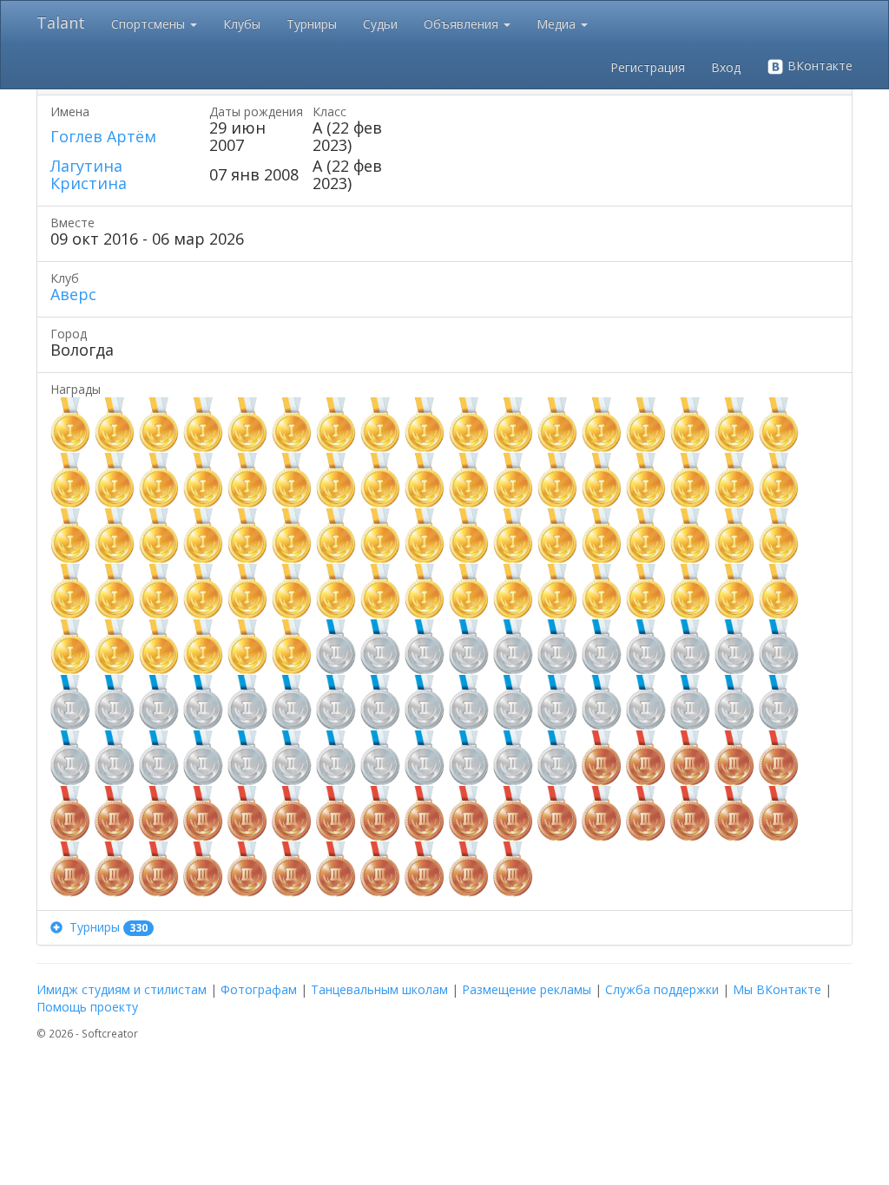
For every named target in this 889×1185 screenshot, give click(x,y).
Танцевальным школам (379, 989)
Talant (60, 22)
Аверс (73, 294)
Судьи (380, 24)
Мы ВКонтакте (777, 989)
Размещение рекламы (526, 989)
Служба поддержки (662, 989)
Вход (726, 67)
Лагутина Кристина (88, 174)
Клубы (241, 24)
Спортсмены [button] (149, 24)
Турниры (311, 24)
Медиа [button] (558, 24)
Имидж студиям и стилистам (121, 989)
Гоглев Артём (103, 136)
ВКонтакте (818, 65)
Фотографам (259, 989)
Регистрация (647, 67)
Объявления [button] (463, 24)
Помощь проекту (87, 1006)
